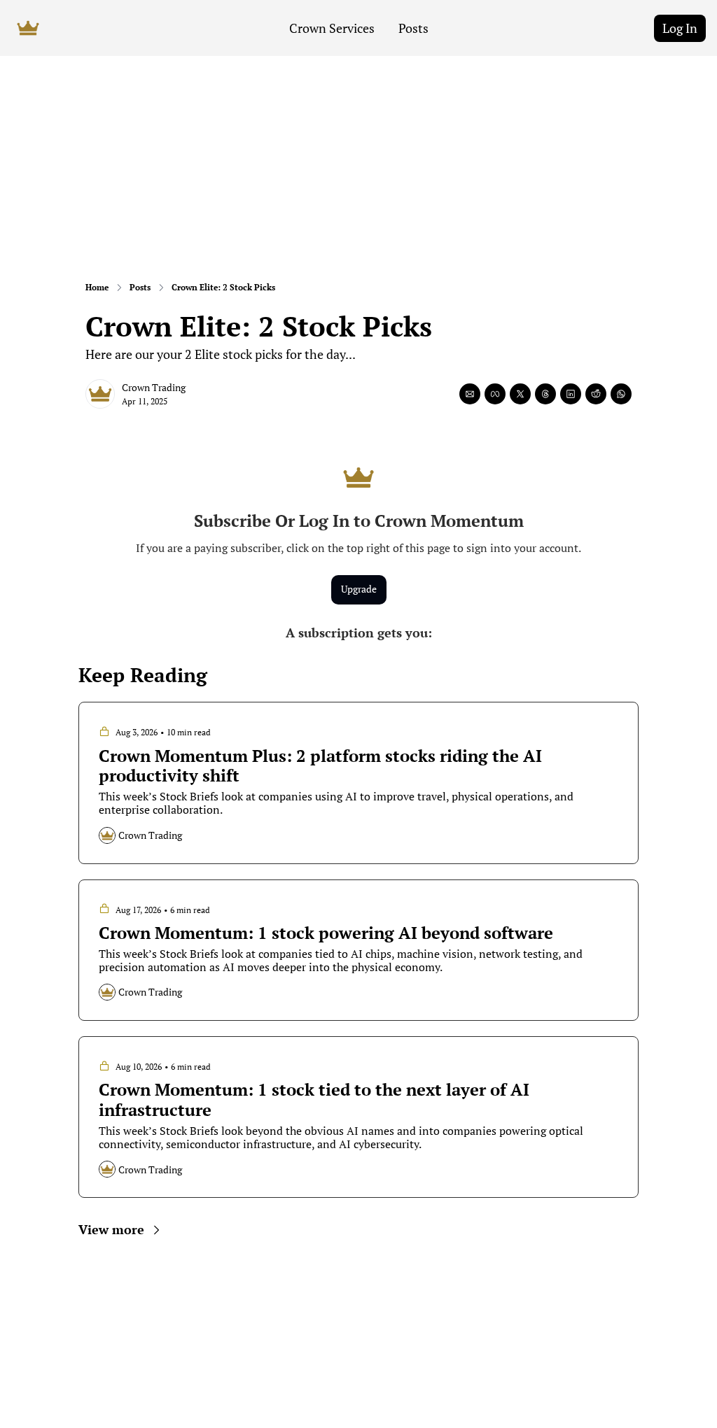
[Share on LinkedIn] (570, 393)
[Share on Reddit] (595, 393)
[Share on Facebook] (495, 393)
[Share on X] (520, 393)
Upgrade (359, 588)
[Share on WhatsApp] (621, 393)
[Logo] (28, 28)
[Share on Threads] (545, 393)
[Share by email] (469, 393)
